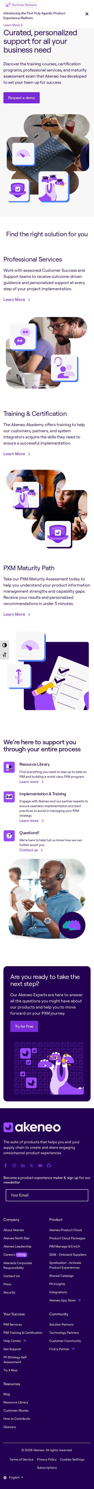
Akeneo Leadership (17, 1246)
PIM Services (12, 1324)
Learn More (11, 25)
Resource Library (15, 1402)
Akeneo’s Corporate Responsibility (17, 1265)
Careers (14, 1254)
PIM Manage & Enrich (64, 1246)
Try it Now (10, 1370)
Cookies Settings (72, 1459)
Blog (6, 1394)
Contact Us (11, 1276)
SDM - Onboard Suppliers (67, 1254)
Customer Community (65, 1341)
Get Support (12, 1349)
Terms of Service (22, 1459)
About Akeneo (13, 1230)
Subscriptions (47, 1467)
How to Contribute (16, 1418)
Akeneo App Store (62, 1300)
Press (7, 1284)
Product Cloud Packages (67, 1238)
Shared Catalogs (61, 1276)
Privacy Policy (47, 1459)
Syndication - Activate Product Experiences (65, 1265)
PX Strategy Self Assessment (14, 1359)
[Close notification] (87, 14)
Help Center (12, 1341)
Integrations (58, 1292)
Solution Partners (61, 1324)
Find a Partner (59, 1349)
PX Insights (57, 1284)
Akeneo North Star (16, 1238)
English (14, 1477)
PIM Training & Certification (22, 1332)
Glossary (9, 1427)
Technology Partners (64, 1332)
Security (9, 1292)
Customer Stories (16, 1410)
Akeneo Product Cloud (65, 1230)
